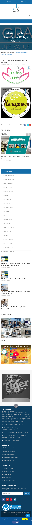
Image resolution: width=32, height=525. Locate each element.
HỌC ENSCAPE (6, 223)
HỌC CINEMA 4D (7, 232)
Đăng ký (8, 2)
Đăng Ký (25, 519)
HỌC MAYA (5, 236)
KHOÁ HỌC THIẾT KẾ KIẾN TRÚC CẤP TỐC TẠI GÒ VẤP (15, 278)
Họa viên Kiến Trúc (7, 474)
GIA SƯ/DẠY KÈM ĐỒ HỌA (9, 240)
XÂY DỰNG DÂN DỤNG (8, 248)
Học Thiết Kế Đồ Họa (8, 468)
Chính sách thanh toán (8, 448)
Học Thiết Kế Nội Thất (8, 471)
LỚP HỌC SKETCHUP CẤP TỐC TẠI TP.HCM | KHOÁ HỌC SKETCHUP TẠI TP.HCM (15, 292)
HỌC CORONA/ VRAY (8, 207)
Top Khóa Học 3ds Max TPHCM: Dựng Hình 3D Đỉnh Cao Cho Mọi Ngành (15, 308)
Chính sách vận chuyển (9, 451)
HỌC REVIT (5, 215)
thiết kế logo (9, 124)
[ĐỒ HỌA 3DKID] (16, 8)
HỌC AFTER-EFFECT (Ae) (9, 227)
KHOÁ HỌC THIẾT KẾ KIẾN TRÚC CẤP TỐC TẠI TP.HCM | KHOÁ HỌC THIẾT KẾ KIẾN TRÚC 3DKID (15, 264)
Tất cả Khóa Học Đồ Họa (9, 480)
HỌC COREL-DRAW (7, 219)
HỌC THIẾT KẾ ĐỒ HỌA (8, 179)
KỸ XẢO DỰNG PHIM (7, 244)
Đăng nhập (23, 2)
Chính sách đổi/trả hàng (9, 454)
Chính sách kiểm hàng (8, 460)
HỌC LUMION (6, 211)
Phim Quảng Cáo (7, 477)
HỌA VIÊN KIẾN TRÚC (8, 183)
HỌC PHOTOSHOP (7, 187)
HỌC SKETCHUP (7, 199)
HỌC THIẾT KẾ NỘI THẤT (9, 175)
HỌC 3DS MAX (6, 203)
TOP (16, 406)
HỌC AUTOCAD (6, 195)
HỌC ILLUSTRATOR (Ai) (8, 191)
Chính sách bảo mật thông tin (10, 457)
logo (5, 124)
